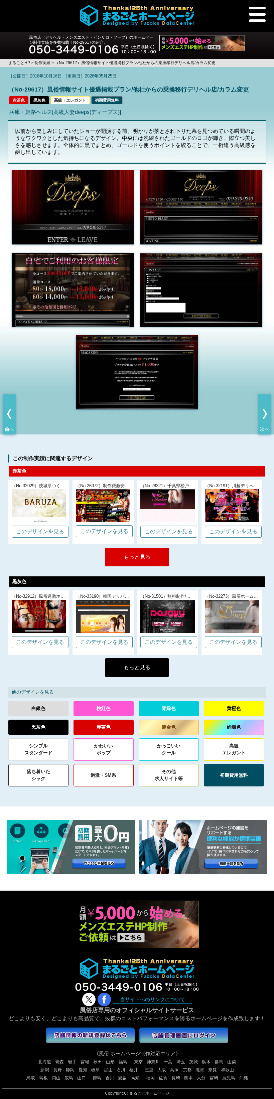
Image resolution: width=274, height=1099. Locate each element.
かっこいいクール (168, 749)
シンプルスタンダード (38, 749)
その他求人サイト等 (169, 775)
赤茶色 (19, 100)
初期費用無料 (107, 100)
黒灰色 (39, 100)
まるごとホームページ (149, 1093)
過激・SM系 (103, 775)
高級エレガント (234, 749)
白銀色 (38, 708)
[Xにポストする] (89, 999)
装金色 (169, 727)
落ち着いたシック (38, 775)
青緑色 (169, 708)
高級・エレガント (70, 100)
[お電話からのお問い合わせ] (92, 46)
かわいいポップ (103, 749)
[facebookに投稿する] (104, 999)
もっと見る (137, 557)
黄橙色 (234, 708)
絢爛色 (234, 727)
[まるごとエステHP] (202, 43)
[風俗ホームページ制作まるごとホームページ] (137, 15)
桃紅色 (104, 708)
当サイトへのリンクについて (152, 999)
